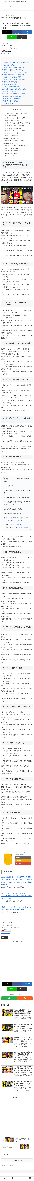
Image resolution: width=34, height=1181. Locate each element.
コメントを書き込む (17, 1160)
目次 (14, 109)
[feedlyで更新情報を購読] (9, 998)
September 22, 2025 (20, 527)
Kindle (18, 857)
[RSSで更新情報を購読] (25, 998)
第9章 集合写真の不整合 (11, 86)
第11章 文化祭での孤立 (10, 91)
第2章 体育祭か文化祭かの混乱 (12, 70)
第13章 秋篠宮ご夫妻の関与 (12, 96)
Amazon (18, 860)
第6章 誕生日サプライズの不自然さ (13, 79)
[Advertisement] (17, 960)
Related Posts (10, 103)
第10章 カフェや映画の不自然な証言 (14, 89)
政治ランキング (5, 53)
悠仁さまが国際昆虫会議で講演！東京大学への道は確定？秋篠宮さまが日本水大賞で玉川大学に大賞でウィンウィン (16, 896)
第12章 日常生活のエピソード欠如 (13, 94)
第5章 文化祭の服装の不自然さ (12, 77)
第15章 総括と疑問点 (10, 101)
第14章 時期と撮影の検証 (11, 98)
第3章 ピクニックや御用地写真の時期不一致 (16, 72)
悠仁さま (5, 937)
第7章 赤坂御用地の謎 (10, 82)
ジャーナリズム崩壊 (20, 852)
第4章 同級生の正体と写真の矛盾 (13, 74)
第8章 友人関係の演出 (10, 84)
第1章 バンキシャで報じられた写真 (13, 67)
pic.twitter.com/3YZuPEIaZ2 (12, 520)
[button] (22, 37)
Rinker (21, 854)
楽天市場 (18, 863)
